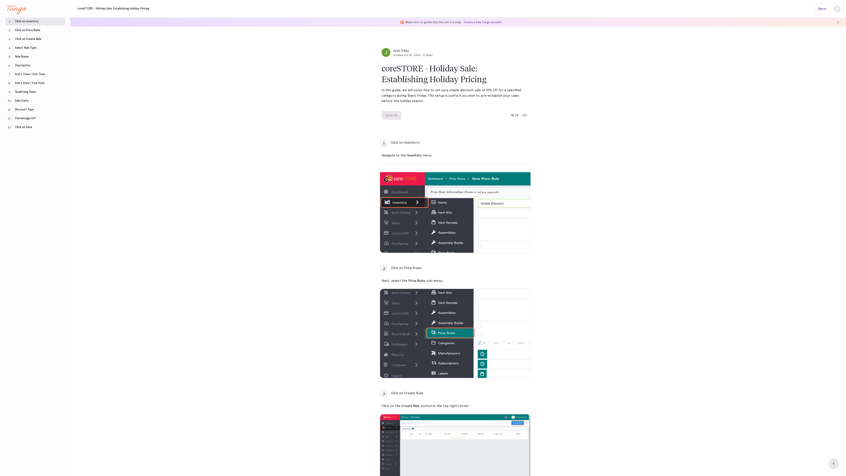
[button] (35, 22)
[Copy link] (524, 115)
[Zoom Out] (512, 244)
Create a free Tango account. (483, 22)
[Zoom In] (521, 244)
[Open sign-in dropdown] (837, 8)
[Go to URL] (518, 142)
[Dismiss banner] (837, 22)
